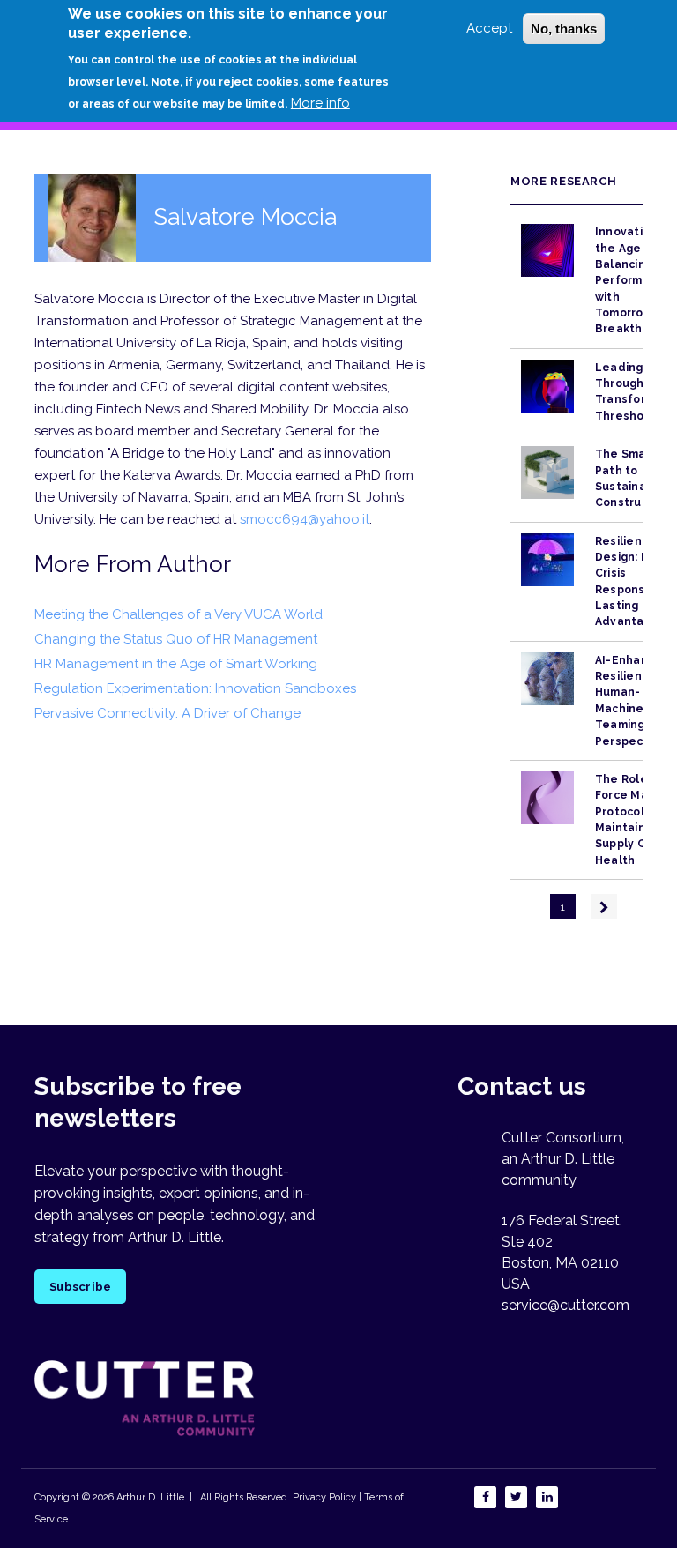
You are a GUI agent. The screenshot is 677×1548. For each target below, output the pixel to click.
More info (320, 103)
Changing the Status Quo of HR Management (175, 639)
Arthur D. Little (149, 1497)
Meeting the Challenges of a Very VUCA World (178, 614)
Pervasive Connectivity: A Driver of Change (167, 713)
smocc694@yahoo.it (304, 519)
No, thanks (564, 28)
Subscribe (80, 1286)
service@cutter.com (565, 1305)
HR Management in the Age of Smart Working (175, 664)
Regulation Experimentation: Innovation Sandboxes (195, 688)
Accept (489, 28)
